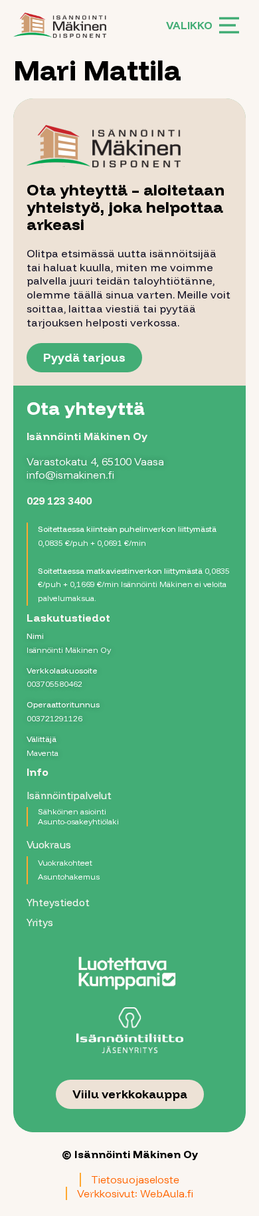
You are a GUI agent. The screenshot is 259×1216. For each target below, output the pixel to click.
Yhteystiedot (58, 902)
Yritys (40, 922)
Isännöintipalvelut (69, 795)
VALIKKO (189, 25)
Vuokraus (49, 844)
